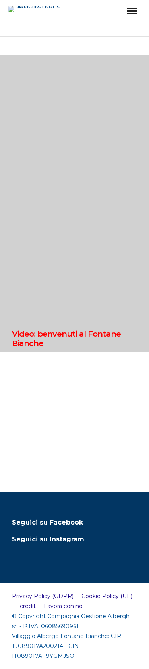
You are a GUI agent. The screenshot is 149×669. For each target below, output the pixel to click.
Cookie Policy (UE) (106, 596)
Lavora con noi (64, 606)
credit (28, 606)
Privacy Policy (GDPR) (43, 596)
